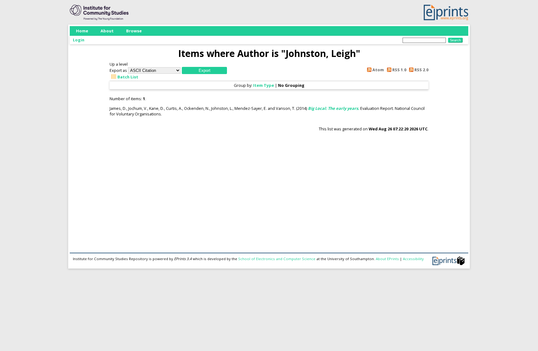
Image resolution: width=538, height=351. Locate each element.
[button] (204, 70)
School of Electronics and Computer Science (276, 258)
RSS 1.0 (398, 70)
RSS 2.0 (420, 70)
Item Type (263, 85)
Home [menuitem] (82, 31)
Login (78, 40)
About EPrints (387, 258)
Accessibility (413, 258)
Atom (377, 70)
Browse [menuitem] (134, 31)
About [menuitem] (107, 31)
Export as (118, 70)
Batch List (127, 77)
